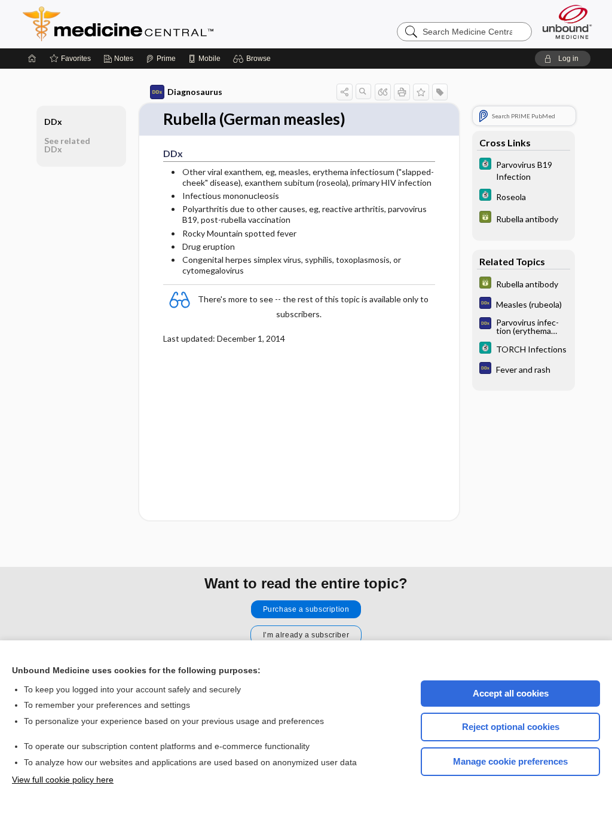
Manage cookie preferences (510, 761)
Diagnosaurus (194, 92)
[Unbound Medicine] (567, 22)
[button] (253, 58)
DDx (53, 121)
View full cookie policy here (63, 779)
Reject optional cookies (510, 727)
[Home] (32, 58)
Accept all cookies (511, 693)
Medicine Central (171, 24)
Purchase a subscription (306, 609)
